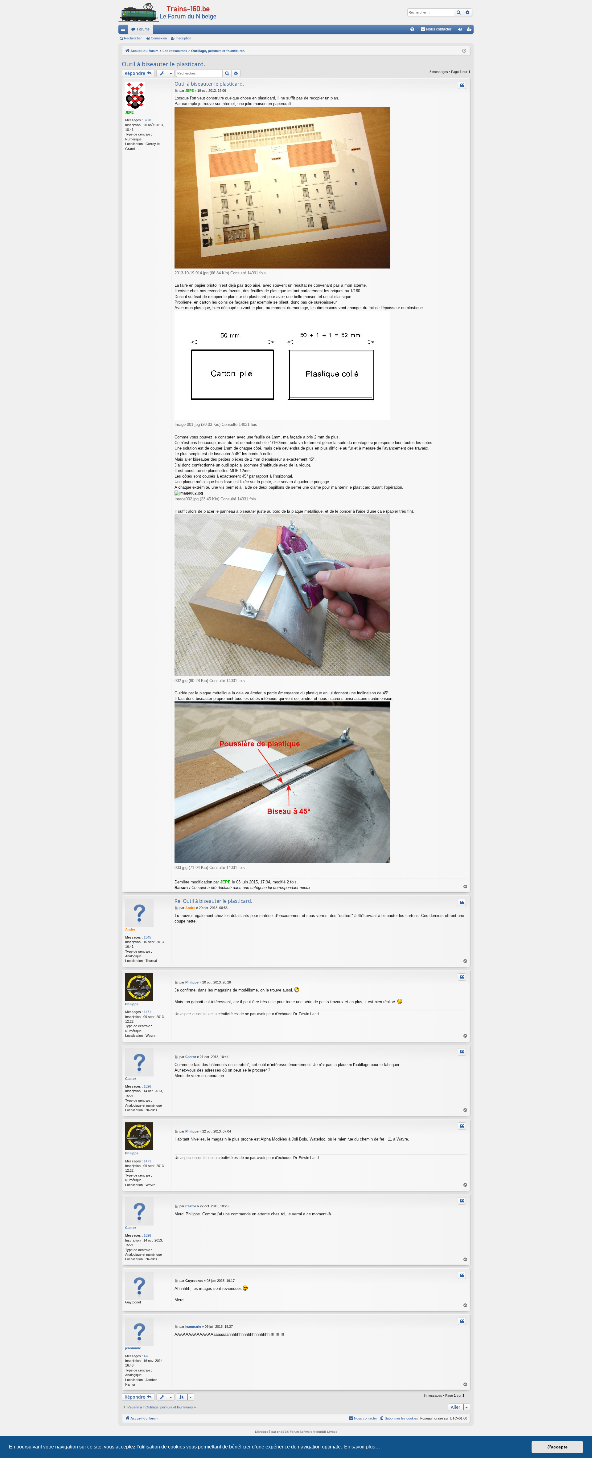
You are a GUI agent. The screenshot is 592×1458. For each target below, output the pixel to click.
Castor (130, 1078)
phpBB (282, 1431)
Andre (130, 929)
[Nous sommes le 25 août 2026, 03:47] (464, 51)
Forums (143, 29)
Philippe (131, 1004)
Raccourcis (124, 30)
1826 (147, 1086)
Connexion (159, 38)
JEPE (129, 112)
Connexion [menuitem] (461, 30)
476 (146, 1356)
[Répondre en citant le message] (462, 85)
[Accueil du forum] (167, 12)
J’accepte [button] (557, 1446)
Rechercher (133, 38)
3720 (147, 120)
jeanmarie (133, 1348)
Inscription (183, 38)
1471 (147, 1012)
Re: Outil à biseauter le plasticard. (213, 901)
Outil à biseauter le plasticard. (163, 64)
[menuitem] (412, 29)
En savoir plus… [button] (362, 1446)
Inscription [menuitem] (470, 30)
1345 (147, 937)
